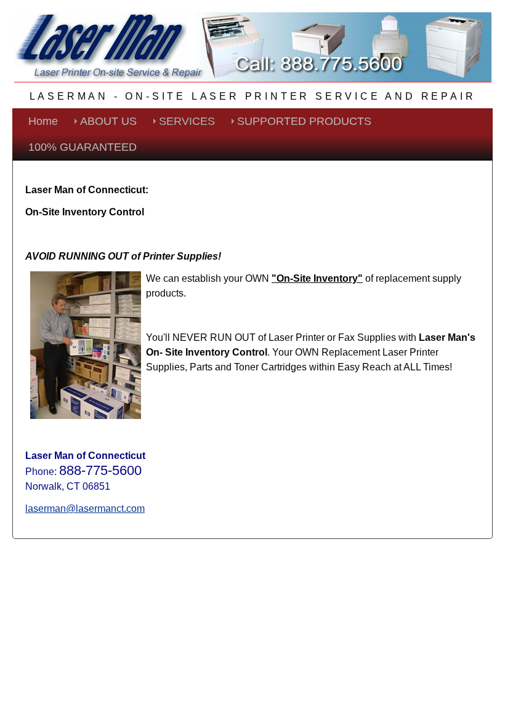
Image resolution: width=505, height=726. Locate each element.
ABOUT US (108, 121)
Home (43, 121)
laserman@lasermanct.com (85, 508)
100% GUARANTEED (82, 147)
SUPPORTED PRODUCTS (304, 121)
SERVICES (187, 121)
